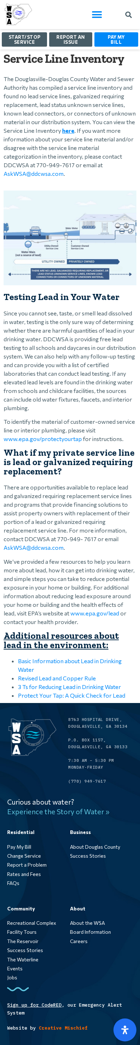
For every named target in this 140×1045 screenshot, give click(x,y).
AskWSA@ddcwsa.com (34, 173)
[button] (97, 14)
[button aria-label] (38, 846)
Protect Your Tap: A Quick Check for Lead (71, 695)
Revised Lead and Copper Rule (57, 678)
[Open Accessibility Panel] (124, 1029)
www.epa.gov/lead (94, 613)
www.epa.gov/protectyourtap (43, 438)
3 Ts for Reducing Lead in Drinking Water (69, 686)
